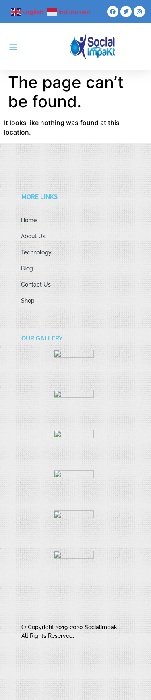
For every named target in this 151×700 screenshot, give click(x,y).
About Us (33, 236)
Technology (36, 252)
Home (29, 220)
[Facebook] (112, 11)
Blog (27, 268)
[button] (13, 46)
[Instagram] (139, 11)
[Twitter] (126, 11)
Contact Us (36, 284)
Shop (28, 300)
